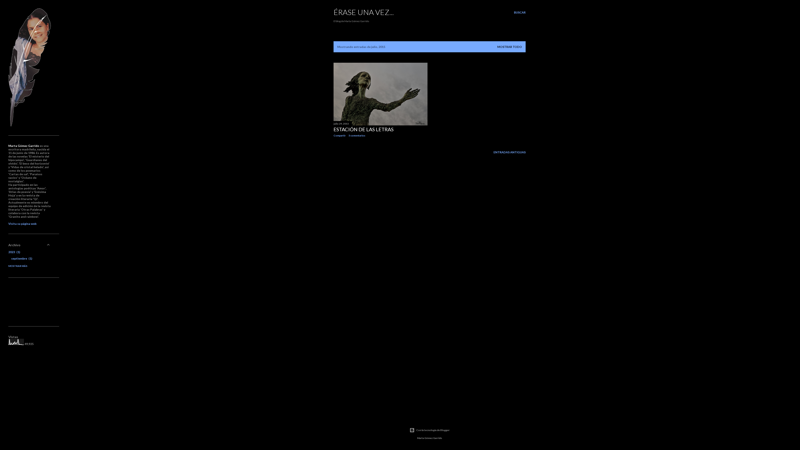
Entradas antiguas (510, 152)
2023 (13, 252)
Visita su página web (22, 223)
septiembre (21, 258)
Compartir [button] (340, 135)
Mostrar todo (509, 47)
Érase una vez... (364, 12)
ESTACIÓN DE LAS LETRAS (364, 129)
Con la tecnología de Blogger (433, 430)
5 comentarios (357, 135)
